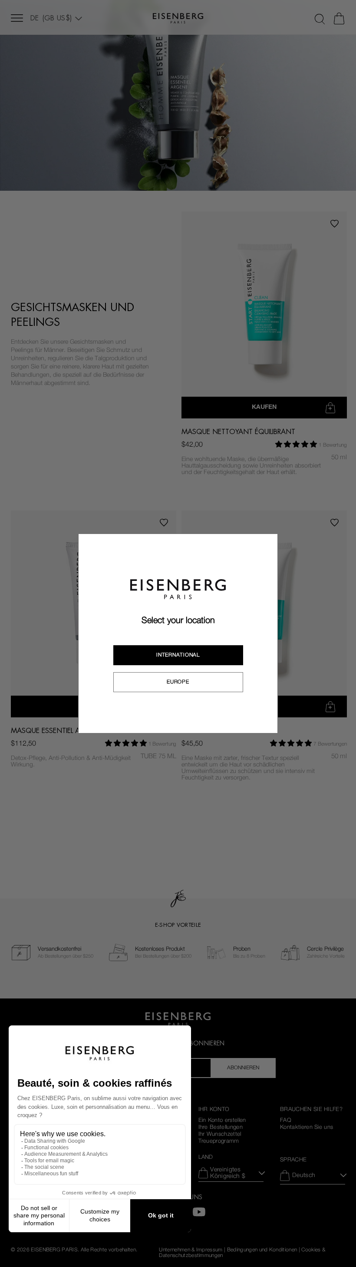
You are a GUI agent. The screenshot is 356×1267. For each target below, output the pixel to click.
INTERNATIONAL (177, 654)
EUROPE (178, 681)
